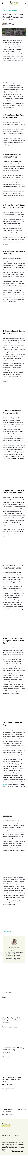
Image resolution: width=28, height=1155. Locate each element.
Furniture (4, 10)
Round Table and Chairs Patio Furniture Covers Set (14, 206)
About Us (4, 1131)
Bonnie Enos (8, 23)
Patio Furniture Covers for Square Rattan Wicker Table (13, 640)
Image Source (7, 931)
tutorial (5, 784)
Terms (17, 1135)
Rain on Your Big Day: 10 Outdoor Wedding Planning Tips (13, 1019)
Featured (14, 10)
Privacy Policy (6, 1135)
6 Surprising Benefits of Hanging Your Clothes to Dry (13, 1049)
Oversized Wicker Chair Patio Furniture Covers (13, 566)
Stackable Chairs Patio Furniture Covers (13, 155)
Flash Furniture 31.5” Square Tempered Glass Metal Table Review (11, 1080)
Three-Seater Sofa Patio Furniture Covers (13, 116)
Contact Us (18, 1131)
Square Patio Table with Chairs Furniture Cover (13, 491)
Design (9, 10)
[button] (2, 3)
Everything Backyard (17, 1151)
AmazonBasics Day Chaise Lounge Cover (11, 412)
